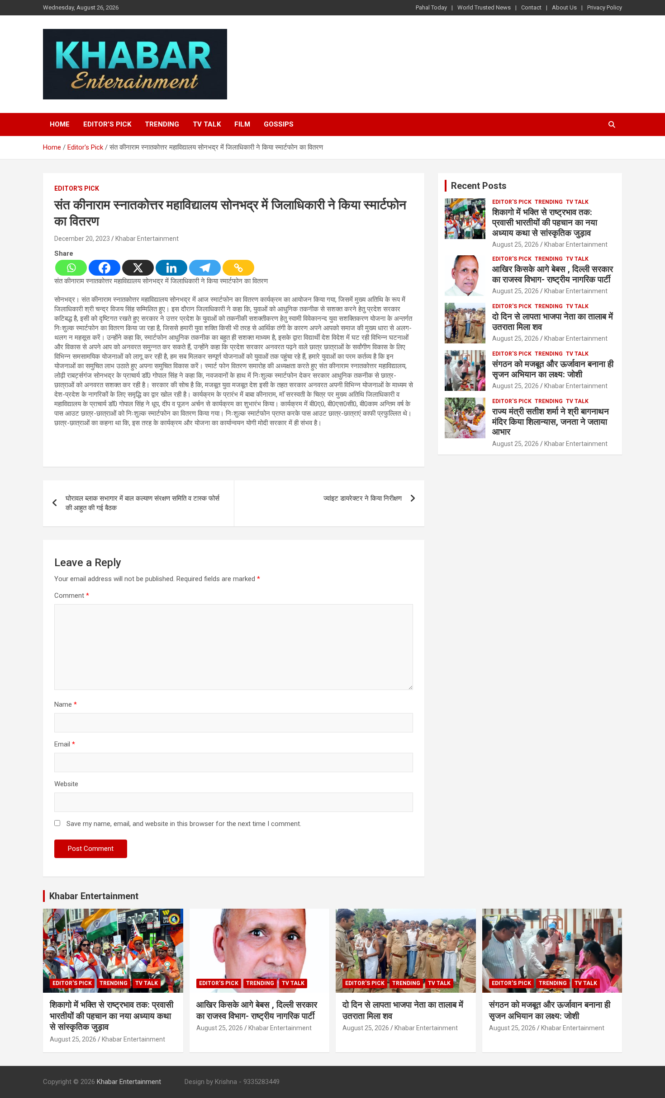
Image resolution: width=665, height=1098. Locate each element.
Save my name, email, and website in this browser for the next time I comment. (183, 824)
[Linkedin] (171, 268)
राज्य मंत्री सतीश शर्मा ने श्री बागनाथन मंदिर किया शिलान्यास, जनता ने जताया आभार (550, 421)
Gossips (279, 124)
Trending (162, 124)
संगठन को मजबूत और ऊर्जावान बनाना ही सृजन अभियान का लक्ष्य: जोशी (552, 369)
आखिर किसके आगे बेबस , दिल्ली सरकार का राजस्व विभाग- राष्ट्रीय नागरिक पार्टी (552, 274)
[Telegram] (205, 268)
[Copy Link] (238, 268)
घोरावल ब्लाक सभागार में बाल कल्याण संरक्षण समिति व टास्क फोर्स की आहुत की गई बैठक (142, 503)
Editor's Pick (76, 188)
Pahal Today (431, 7)
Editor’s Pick (107, 124)
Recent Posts (479, 185)
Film (242, 124)
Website (66, 784)
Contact (531, 7)
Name (65, 704)
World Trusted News (484, 7)
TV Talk (207, 124)
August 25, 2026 (515, 244)
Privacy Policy (604, 7)
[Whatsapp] (71, 268)
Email (64, 744)
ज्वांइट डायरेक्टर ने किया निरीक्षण (362, 498)
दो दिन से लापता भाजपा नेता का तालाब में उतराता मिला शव (552, 321)
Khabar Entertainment (147, 238)
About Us (564, 7)
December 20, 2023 (82, 238)
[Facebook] (104, 268)
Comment (71, 595)
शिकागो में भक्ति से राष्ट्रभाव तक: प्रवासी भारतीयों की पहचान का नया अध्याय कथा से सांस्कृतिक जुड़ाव (544, 222)
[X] (138, 268)
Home (60, 124)
